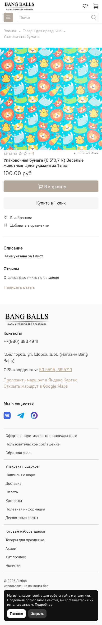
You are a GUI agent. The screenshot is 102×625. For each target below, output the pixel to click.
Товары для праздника (42, 30)
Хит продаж (15, 557)
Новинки (12, 565)
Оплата (11, 492)
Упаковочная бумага (21, 36)
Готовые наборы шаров (25, 531)
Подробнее (43, 604)
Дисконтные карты (21, 517)
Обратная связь (18, 452)
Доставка (13, 483)
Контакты (13, 500)
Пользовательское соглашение (32, 444)
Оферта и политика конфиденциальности (41, 435)
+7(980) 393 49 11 (21, 341)
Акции (10, 548)
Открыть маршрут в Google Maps (36, 386)
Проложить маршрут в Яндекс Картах (40, 380)
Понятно (16, 613)
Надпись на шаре (20, 474)
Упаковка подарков (22, 466)
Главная (10, 30)
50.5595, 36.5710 (55, 369)
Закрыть (37, 613)
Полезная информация (25, 509)
